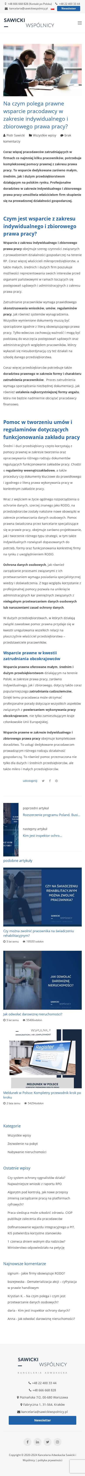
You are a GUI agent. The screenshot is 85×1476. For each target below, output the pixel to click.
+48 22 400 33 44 (69, 4)
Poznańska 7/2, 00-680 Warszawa (44, 1397)
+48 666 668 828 (44, 1390)
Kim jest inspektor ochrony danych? (49, 835)
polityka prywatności (50, 1460)
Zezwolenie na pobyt (23, 1144)
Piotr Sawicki (16, 135)
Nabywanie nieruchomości (27, 1152)
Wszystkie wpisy (44, 135)
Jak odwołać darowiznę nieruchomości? (32, 1014)
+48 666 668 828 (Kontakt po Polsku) (30, 4)
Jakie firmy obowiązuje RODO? (43, 1273)
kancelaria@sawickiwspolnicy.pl (28, 8)
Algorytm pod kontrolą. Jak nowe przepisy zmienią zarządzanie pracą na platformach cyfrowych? (39, 1198)
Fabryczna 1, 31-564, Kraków (44, 1404)
